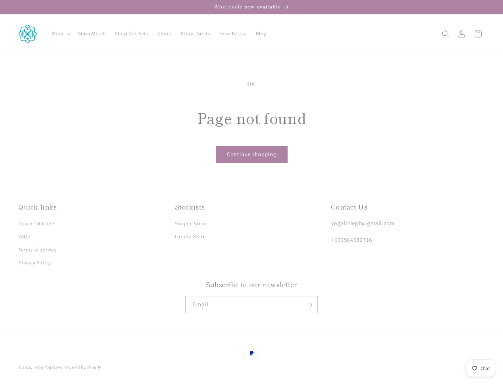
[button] (60, 33)
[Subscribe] (309, 305)
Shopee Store (191, 223)
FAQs (24, 236)
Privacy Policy (34, 262)
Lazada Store (190, 236)
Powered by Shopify (82, 367)
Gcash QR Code (36, 223)
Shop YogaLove (48, 367)
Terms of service (37, 249)
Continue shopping (252, 154)
